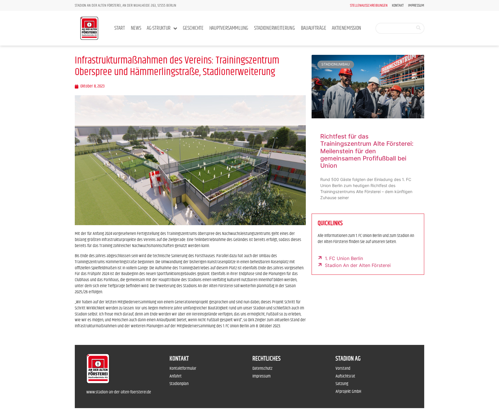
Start (119, 28)
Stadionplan (179, 383)
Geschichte (193, 28)
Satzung (342, 383)
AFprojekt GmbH (348, 391)
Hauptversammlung (228, 28)
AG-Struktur (159, 28)
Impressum (416, 5)
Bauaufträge (313, 28)
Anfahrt (176, 376)
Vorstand (343, 368)
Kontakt (398, 5)
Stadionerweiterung (274, 28)
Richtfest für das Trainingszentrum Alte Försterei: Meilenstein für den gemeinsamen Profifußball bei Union (367, 151)
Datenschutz (262, 368)
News (136, 28)
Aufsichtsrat (345, 376)
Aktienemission (346, 28)
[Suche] (418, 28)
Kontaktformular (183, 368)
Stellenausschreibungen (369, 5)
